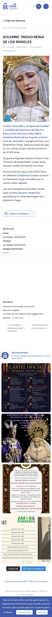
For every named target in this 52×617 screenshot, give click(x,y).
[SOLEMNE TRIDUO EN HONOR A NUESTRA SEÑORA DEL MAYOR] (26, 488)
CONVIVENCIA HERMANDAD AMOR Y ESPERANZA (16, 328)
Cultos (6, 252)
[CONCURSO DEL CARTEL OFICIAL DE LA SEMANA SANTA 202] (26, 387)
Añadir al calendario (19, 213)
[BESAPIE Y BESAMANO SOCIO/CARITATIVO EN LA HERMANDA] (26, 438)
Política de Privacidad (15, 581)
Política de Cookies (38, 581)
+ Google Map (17, 317)
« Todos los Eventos (14, 20)
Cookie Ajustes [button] (24, 612)
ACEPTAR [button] (42, 612)
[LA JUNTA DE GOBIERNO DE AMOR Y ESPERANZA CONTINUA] (26, 539)
